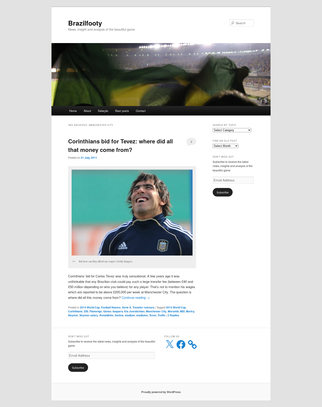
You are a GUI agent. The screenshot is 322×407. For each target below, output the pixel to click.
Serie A (126, 307)
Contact (141, 111)
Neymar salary (89, 315)
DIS (86, 311)
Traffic (162, 315)
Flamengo (96, 311)
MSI (182, 311)
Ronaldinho (106, 315)
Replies (173, 315)
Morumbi (173, 311)
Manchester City (156, 311)
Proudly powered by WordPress (161, 392)
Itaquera (118, 311)
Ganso (107, 311)
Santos (119, 315)
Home (73, 111)
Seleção (103, 111)
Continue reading (136, 297)
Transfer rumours (143, 307)
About (87, 111)
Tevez (152, 315)
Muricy (190, 311)
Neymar (73, 315)
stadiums (142, 315)
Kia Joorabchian (134, 311)
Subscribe (223, 192)
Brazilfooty (85, 23)
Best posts (122, 111)
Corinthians (75, 311)
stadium (130, 315)
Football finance (111, 307)
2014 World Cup (90, 307)
